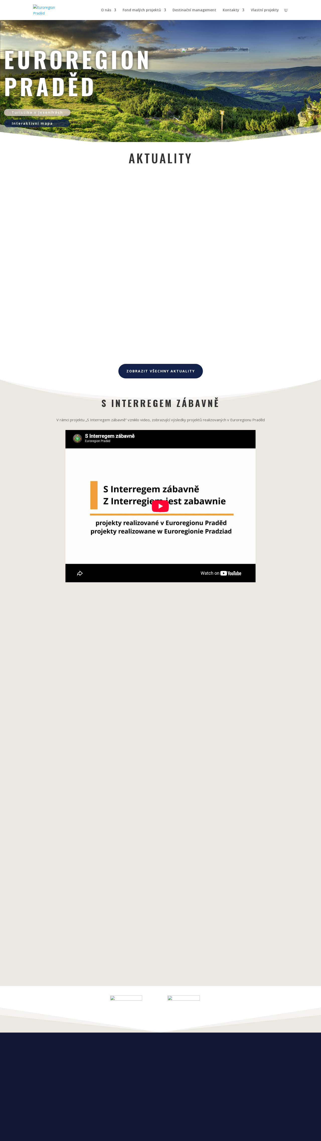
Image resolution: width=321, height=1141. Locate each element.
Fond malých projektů (142, 10)
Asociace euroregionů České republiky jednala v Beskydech (90, 191)
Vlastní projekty (265, 10)
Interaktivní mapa (32, 123)
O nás (106, 10)
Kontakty (231, 10)
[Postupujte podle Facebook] (155, 1126)
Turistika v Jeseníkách (37, 112)
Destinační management (194, 10)
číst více (43, 221)
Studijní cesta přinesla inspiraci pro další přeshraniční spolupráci (98, 253)
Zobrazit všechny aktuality (160, 371)
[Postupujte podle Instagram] (166, 1126)
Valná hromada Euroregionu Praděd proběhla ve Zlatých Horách (95, 315)
